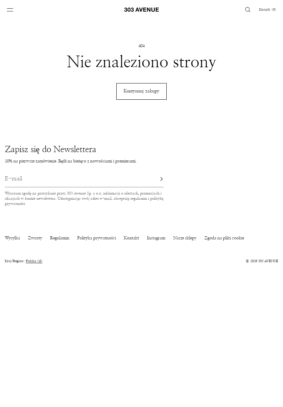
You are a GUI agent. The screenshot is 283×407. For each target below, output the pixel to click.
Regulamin (59, 238)
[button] (248, 9)
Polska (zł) (34, 261)
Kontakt (131, 238)
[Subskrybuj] (155, 179)
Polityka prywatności (96, 238)
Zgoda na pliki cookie (224, 238)
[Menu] (15, 9)
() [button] (267, 9)
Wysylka (12, 238)
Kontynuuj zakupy (141, 91)
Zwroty (35, 238)
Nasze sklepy (184, 238)
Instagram (156, 238)
